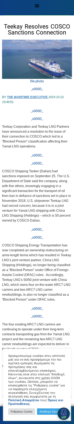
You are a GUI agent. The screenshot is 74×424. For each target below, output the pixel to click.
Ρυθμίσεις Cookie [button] (21, 411)
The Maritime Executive (28, 97)
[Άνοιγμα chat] (64, 414)
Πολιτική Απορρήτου (23, 400)
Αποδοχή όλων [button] (49, 411)
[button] (37, 5)
